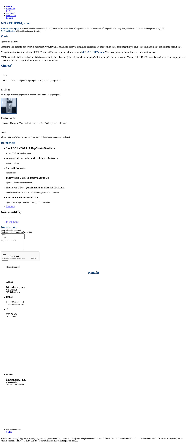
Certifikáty (10, 13)
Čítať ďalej (10, 207)
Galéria (9, 11)
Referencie (10, 9)
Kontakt (9, 18)
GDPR (9, 432)
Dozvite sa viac (12, 222)
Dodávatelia (11, 15)
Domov (9, 6)
